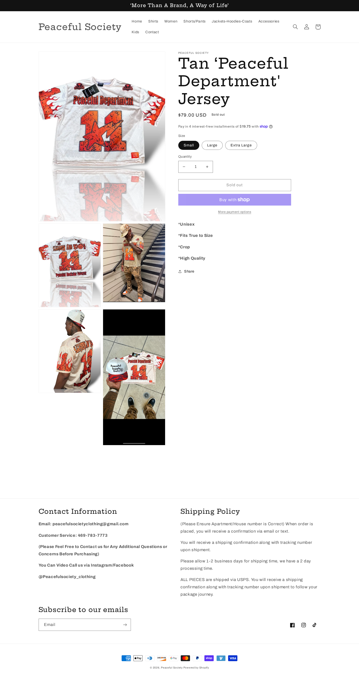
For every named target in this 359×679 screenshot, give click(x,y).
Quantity (185, 156)
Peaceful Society (172, 667)
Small (189, 145)
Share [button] (189, 271)
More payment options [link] (234, 211)
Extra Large (241, 145)
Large (212, 145)
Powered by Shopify (196, 667)
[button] (295, 27)
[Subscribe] (124, 625)
